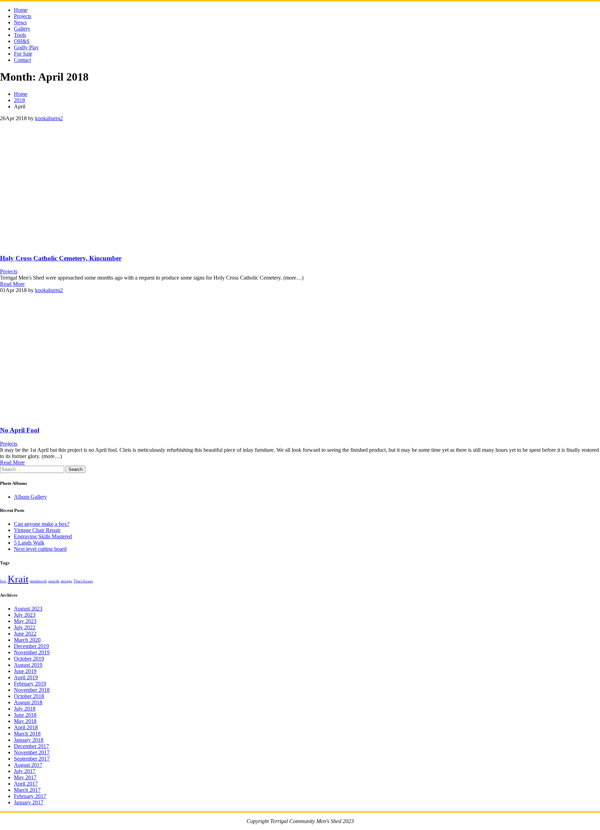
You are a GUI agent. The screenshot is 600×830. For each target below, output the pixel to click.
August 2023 (28, 609)
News (20, 22)
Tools (20, 35)
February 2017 (30, 796)
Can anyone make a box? (41, 524)
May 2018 (25, 721)
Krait (18, 578)
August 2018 (28, 702)
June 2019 (25, 671)
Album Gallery (30, 497)
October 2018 (29, 696)
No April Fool (19, 430)
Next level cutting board (40, 549)
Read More (12, 284)
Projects (22, 16)
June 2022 (25, 634)
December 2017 (31, 746)
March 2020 (27, 640)
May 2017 (25, 777)
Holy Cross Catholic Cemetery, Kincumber (61, 258)
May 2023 (25, 621)
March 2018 (27, 734)
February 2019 (30, 684)
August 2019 (28, 665)
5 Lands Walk (29, 543)
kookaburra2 (49, 118)
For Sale (23, 54)
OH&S (22, 41)
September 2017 (32, 759)
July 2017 (24, 771)
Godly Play (26, 47)
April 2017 (26, 784)
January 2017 (28, 802)
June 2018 (25, 715)
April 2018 (26, 727)
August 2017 (28, 765)
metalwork (38, 581)
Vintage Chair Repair (37, 530)
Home (20, 10)
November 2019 (32, 652)
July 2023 (24, 615)
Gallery (22, 29)
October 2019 (29, 659)
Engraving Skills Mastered (43, 536)
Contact (22, 60)
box (3, 581)
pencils (53, 581)
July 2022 (24, 627)
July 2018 (24, 709)
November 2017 (32, 752)
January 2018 (28, 740)
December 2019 (31, 646)
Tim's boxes (83, 581)
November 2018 (32, 690)
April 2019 (26, 677)
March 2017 (27, 790)
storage (66, 581)
